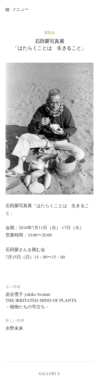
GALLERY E (49, 373)
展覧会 (49, 32)
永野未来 (14, 328)
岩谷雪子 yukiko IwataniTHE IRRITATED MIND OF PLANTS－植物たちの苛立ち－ (41, 300)
